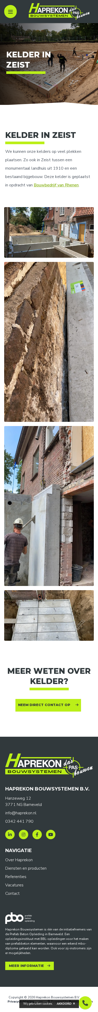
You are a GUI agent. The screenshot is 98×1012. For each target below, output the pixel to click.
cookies (47, 1004)
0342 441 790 (19, 821)
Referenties (15, 877)
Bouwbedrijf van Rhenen (56, 185)
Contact (12, 893)
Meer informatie (26, 966)
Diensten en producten (26, 868)
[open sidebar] (10, 11)
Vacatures (14, 885)
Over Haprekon (19, 860)
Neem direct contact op (44, 705)
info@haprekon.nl (20, 813)
